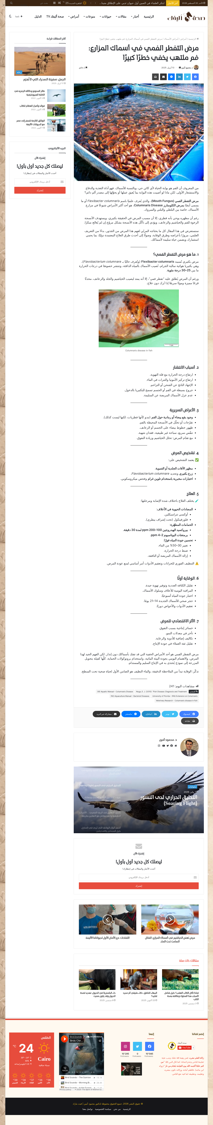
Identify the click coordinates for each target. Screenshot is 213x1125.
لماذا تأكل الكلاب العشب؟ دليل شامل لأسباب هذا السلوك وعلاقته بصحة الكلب (181, 996)
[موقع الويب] (175, 746)
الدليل (38, 16)
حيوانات (106, 16)
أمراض (74, 16)
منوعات (90, 16)
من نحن (117, 1109)
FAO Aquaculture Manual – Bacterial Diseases (130, 696)
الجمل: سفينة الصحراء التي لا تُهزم (44, 79)
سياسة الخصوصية (103, 1109)
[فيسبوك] (171, 746)
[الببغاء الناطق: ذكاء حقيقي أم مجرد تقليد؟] (138, 979)
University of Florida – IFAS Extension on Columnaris (175, 696)
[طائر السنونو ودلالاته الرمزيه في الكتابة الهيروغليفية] (56, 95)
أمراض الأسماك (171, 38)
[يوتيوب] (163, 746)
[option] (139, 800)
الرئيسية (149, 16)
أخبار (136, 16)
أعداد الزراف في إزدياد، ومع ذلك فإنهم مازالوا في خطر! (133, 3)
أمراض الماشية (190, 786)
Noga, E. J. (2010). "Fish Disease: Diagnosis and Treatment (161, 691)
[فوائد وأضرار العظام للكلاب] (56, 110)
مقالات (122, 16)
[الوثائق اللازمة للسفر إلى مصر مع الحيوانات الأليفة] (56, 125)
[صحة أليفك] (186, 16)
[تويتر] (167, 746)
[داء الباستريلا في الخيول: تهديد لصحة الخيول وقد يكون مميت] (97, 979)
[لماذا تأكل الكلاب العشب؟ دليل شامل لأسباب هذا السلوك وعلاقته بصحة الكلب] (180, 979)
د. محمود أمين (187, 67)
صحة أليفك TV (55, 16)
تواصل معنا (88, 1109)
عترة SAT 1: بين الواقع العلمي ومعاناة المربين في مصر (166, 800)
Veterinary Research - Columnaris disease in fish (177, 700)
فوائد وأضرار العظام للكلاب (32, 106)
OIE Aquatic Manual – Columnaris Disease (115, 691)
